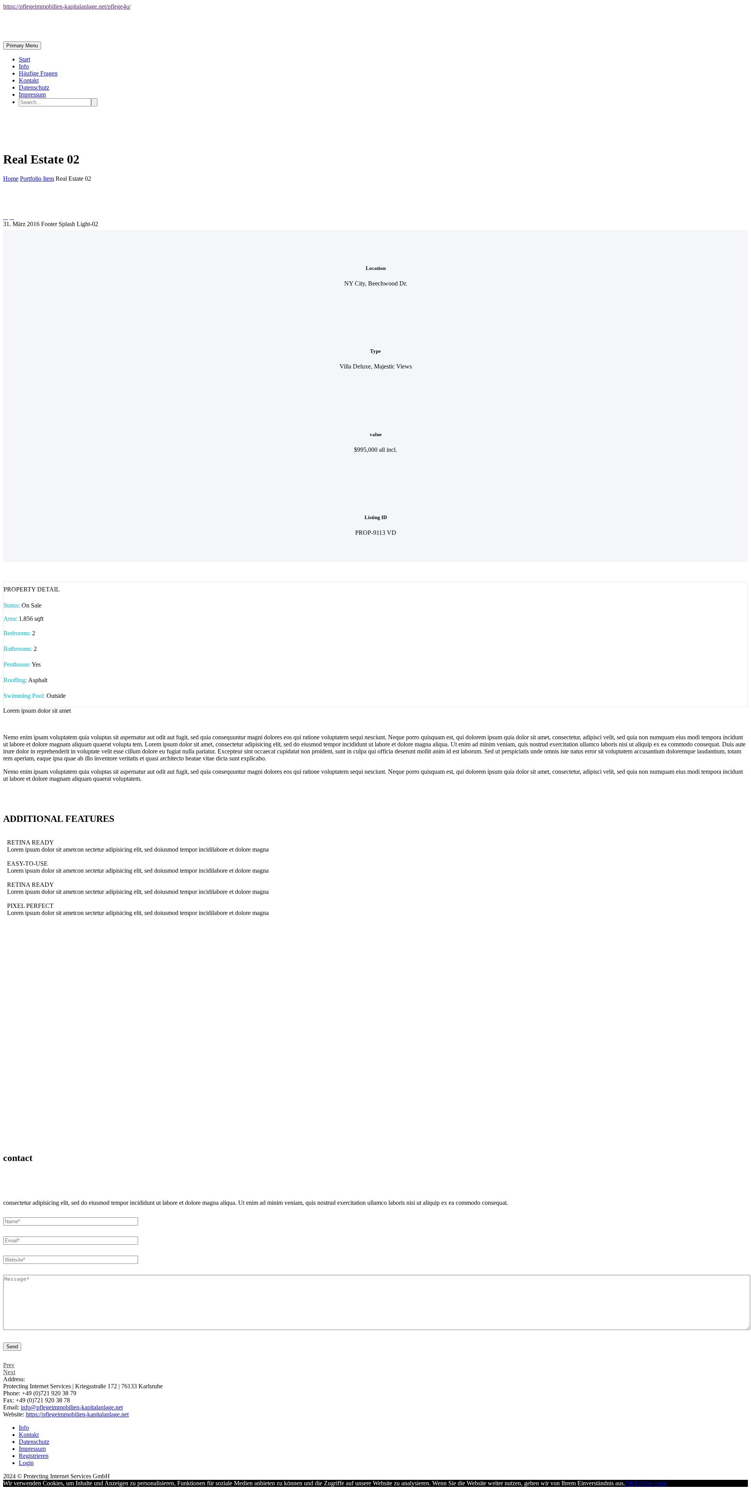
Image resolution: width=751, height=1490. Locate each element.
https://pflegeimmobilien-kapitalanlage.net (77, 1414)
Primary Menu (22, 46)
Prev (8, 1365)
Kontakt (29, 80)
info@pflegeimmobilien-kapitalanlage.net (72, 1407)
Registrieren (34, 1455)
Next (9, 1372)
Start (24, 59)
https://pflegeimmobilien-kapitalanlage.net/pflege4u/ (67, 6)
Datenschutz (34, 87)
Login (26, 1462)
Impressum (32, 94)
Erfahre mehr (650, 1483)
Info (24, 66)
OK (629, 1483)
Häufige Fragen (38, 73)
